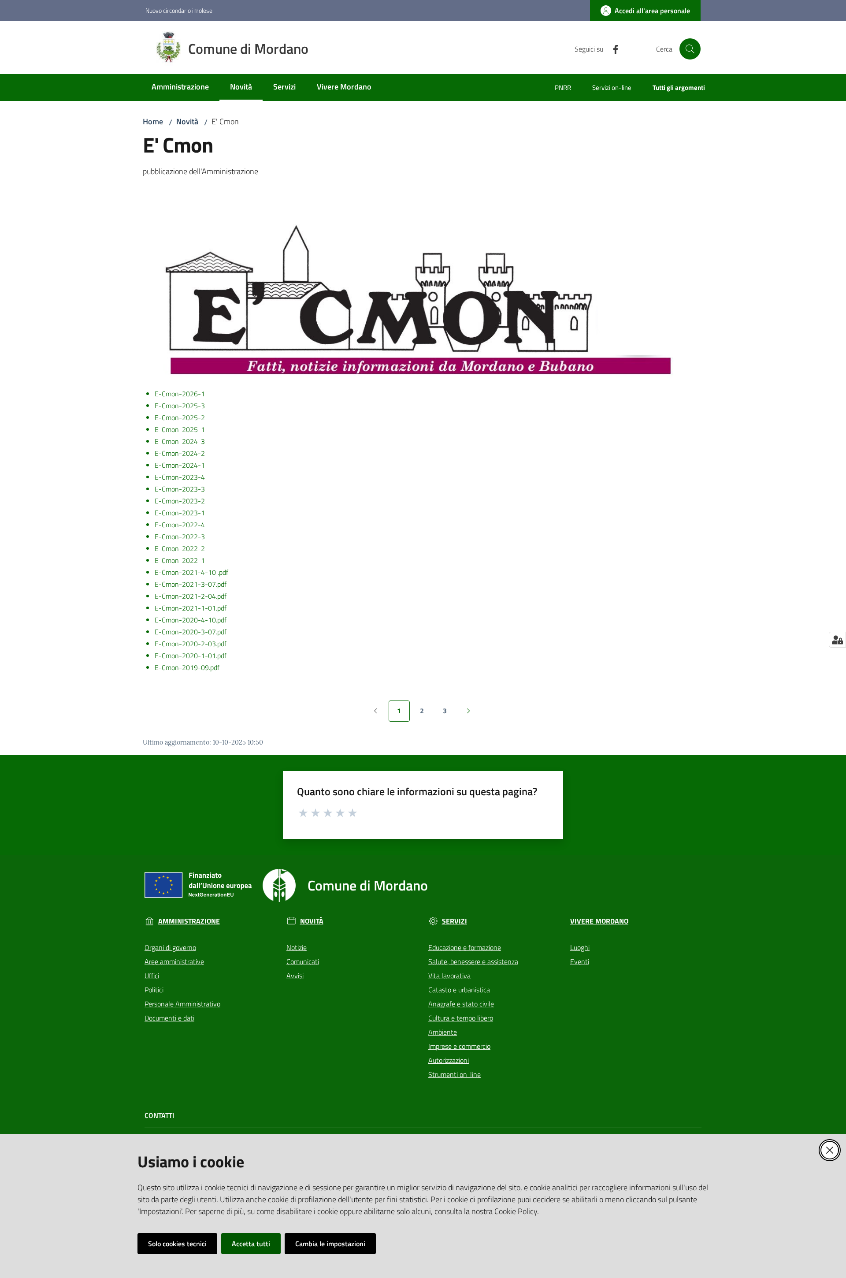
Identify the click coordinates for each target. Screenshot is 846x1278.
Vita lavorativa (449, 975)
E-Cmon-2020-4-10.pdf (190, 620)
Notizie (296, 947)
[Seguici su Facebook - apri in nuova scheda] (612, 48)
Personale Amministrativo (182, 1004)
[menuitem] (180, 87)
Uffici (152, 975)
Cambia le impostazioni (330, 1243)
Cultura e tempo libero (460, 1018)
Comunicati (302, 961)
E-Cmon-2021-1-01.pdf (190, 608)
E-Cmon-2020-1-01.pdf (190, 655)
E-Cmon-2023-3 (180, 489)
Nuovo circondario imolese (178, 10)
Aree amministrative (174, 961)
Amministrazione (189, 921)
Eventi (579, 961)
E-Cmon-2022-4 (180, 524)
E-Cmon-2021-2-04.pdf (190, 596)
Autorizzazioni (448, 1060)
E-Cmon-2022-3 (180, 536)
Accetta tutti (251, 1243)
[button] (690, 49)
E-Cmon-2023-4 (180, 477)
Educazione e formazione (464, 947)
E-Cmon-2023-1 (180, 512)
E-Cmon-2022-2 (180, 548)
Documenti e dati (169, 1018)
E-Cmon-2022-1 (180, 560)
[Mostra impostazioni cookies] (837, 640)
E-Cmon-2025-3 (180, 405)
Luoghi (580, 947)
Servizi (454, 921)
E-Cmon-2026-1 (180, 393)
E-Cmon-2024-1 (180, 465)
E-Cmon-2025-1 (180, 429)
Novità (187, 121)
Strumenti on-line (454, 1074)
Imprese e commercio (459, 1046)
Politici (154, 989)
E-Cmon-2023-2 (180, 501)
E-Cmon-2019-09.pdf (187, 667)
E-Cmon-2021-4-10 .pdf (191, 572)
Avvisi (295, 975)
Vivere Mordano (599, 921)
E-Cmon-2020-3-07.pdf (190, 631)
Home (153, 121)
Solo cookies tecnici (177, 1243)
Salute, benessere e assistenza (473, 961)
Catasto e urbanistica (459, 989)
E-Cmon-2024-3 (180, 441)
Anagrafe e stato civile (461, 1004)
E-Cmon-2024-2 (180, 453)
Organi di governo (170, 947)
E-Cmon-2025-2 (180, 417)
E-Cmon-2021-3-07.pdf (190, 584)
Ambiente (442, 1032)
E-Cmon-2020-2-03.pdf (190, 643)
